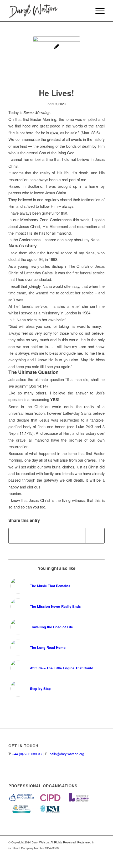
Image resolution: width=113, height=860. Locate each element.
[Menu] (97, 10)
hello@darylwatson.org (67, 753)
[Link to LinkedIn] (101, 853)
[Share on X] (37, 535)
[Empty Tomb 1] (56, 60)
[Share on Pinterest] (56, 535)
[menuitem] (97, 10)
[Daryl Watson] (46, 10)
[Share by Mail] (94, 535)
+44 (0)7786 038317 (27, 753)
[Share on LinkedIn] (75, 535)
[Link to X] (93, 853)
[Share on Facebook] (18, 535)
